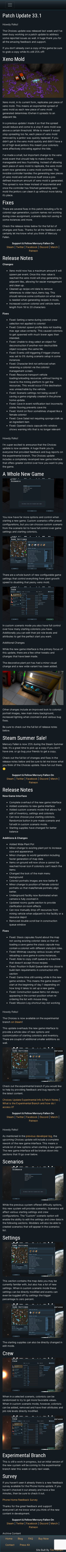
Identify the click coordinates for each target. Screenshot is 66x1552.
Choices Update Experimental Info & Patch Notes (31, 1099)
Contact (9, 1544)
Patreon (33, 250)
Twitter (20, 247)
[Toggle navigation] (10, 5)
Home (8, 1538)
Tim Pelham (56, 1549)
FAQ (30, 1538)
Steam (10, 247)
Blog (20, 1538)
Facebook (31, 247)
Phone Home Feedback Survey (20, 1499)
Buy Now (43, 1538)
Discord (44, 247)
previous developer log (39, 1136)
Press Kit (25, 1544)
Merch (54, 247)
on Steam (16, 1021)
